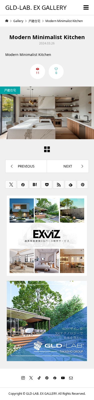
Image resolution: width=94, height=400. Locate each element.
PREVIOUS (26, 166)
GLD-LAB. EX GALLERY (36, 7)
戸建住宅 (10, 90)
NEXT (67, 166)
